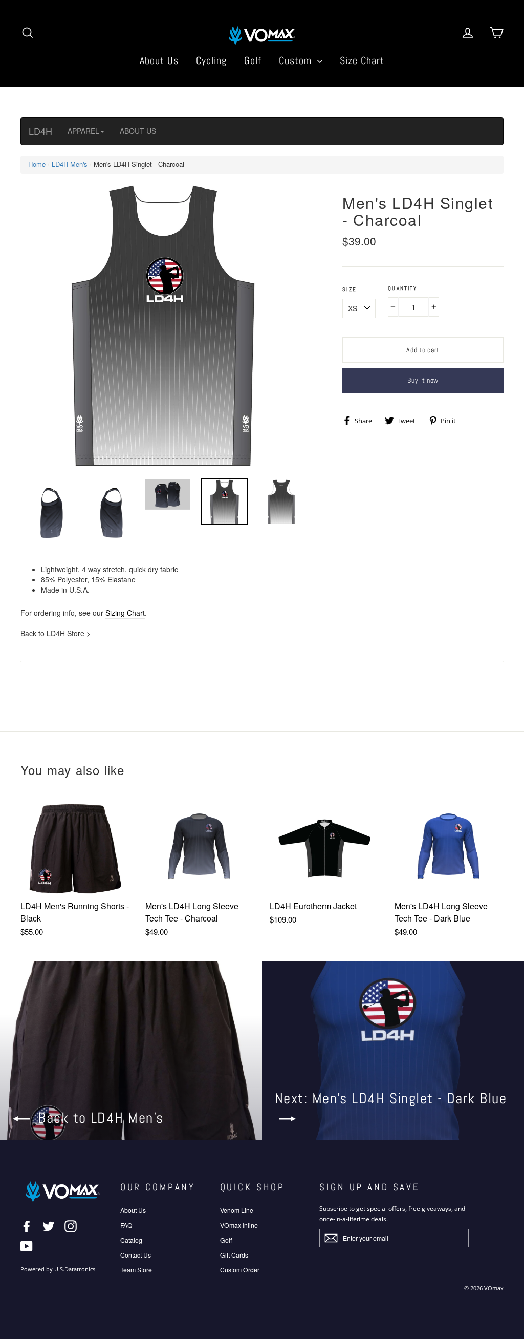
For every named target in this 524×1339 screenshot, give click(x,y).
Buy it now (423, 380)
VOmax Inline (239, 1225)
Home (37, 164)
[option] (162, 326)
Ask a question (262, 665)
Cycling (211, 60)
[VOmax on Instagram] (70, 1226)
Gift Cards (234, 1254)
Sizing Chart (125, 613)
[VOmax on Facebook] (26, 1226)
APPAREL (83, 130)
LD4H (40, 130)
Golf (252, 60)
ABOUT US (138, 130)
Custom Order (239, 1269)
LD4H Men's (70, 164)
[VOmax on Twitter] (48, 1226)
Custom (297, 60)
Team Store (136, 1269)
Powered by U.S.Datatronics (57, 1269)
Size (349, 289)
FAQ (126, 1225)
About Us (159, 60)
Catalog (131, 1240)
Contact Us (135, 1254)
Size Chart (362, 60)
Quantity (402, 288)
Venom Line (236, 1210)
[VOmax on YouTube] (26, 1246)
